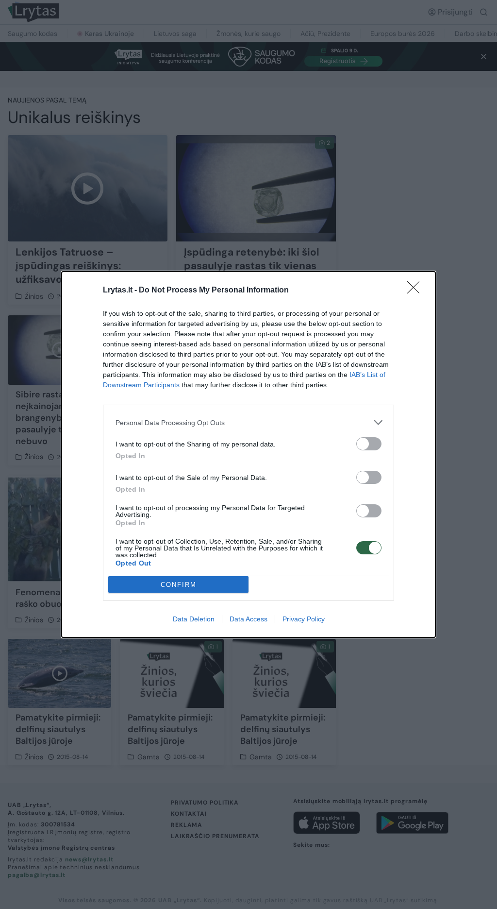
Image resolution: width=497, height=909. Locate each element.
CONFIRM (179, 584)
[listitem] (248, 422)
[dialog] (248, 454)
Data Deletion (194, 619)
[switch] (368, 443)
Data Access (248, 619)
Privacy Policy (303, 619)
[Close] (416, 290)
